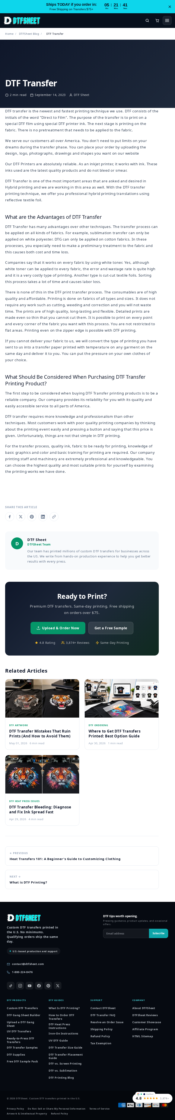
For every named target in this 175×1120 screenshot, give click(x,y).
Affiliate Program (145, 1029)
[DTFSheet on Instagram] (20, 985)
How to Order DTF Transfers (61, 1017)
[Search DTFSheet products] (147, 20)
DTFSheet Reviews (145, 1015)
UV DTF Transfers (19, 1031)
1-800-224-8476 (22, 972)
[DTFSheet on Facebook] (39, 985)
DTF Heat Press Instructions (59, 1026)
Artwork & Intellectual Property (27, 1113)
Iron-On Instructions (63, 1033)
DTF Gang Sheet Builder (23, 1015)
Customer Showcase (146, 1022)
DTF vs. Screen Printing (65, 1063)
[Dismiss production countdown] (170, 6)
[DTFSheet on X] (57, 985)
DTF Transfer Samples (22, 1047)
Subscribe (159, 933)
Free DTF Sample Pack (22, 1061)
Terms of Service (99, 1108)
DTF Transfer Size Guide (65, 1047)
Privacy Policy (15, 1108)
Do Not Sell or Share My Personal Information (56, 1108)
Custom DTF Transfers (22, 1008)
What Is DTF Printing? (64, 1008)
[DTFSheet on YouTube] (29, 985)
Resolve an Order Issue (106, 1022)
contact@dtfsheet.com (28, 964)
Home (9, 34)
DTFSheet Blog (29, 34)
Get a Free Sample (111, 628)
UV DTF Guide (58, 1040)
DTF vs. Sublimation (63, 1070)
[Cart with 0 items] (157, 20)
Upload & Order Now (60, 628)
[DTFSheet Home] (21, 20)
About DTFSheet (143, 1008)
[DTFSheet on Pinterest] (48, 985)
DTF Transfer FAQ (102, 1015)
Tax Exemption (100, 1043)
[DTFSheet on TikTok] (11, 985)
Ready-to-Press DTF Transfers (20, 1040)
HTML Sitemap (142, 1036)
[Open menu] (167, 20)
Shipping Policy (101, 1029)
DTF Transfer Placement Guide (66, 1056)
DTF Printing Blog (61, 1077)
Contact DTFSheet (103, 1008)
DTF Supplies (16, 1054)
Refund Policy (100, 1036)
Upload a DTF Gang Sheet (20, 1024)
